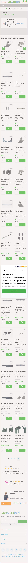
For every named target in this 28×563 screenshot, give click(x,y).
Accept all (14, 291)
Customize (14, 295)
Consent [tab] (5, 270)
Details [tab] (23, 270)
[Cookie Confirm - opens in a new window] (21, 266)
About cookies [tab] (14, 270)
